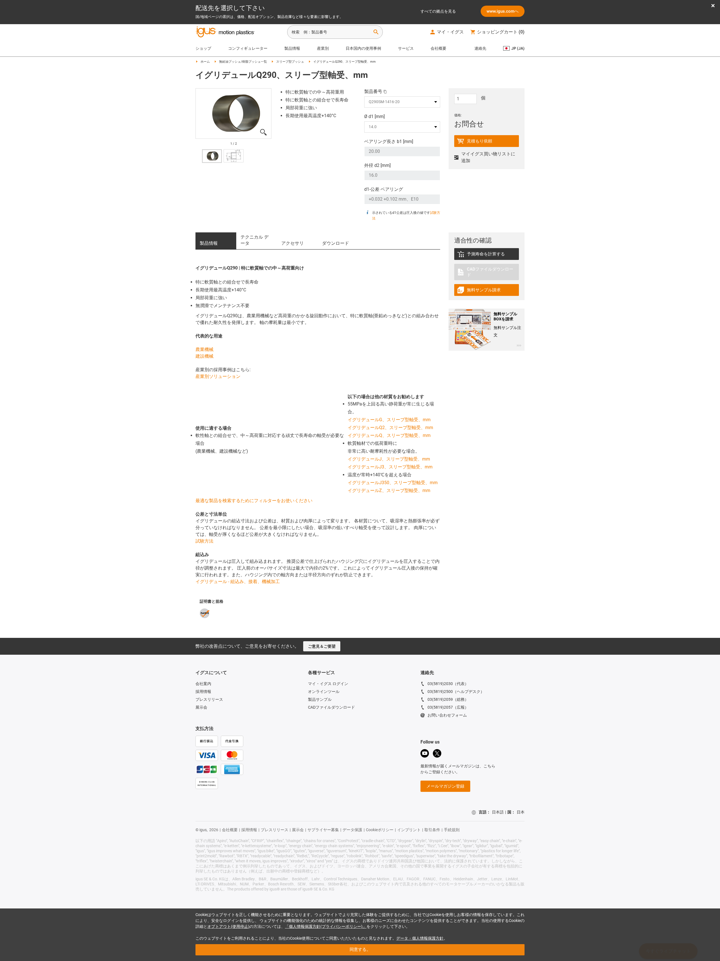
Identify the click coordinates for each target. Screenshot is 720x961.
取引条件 (432, 830)
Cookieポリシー (379, 830)
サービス (406, 48)
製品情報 (292, 48)
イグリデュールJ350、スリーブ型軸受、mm (393, 482)
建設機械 (204, 356)
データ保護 (352, 830)
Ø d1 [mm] (374, 116)
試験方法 (204, 541)
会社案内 (203, 683)
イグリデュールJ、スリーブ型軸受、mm (389, 459)
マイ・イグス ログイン (328, 683)
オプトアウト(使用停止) (228, 926)
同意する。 (360, 949)
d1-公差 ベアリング (383, 189)
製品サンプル (320, 699)
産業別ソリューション (217, 376)
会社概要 (438, 48)
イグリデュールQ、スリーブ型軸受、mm (389, 435)
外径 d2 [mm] (377, 165)
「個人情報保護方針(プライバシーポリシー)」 (325, 926)
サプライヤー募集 (323, 830)
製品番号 (373, 91)
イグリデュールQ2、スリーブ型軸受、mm (390, 427)
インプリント (409, 830)
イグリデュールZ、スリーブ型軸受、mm (389, 490)
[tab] (215, 240)
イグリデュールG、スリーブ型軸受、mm (389, 419)
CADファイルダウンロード (331, 707)
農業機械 (204, 349)
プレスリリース (209, 699)
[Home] (225, 32)
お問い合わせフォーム (447, 715)
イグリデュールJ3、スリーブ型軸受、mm (390, 467)
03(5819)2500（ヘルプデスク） (456, 691)
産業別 (323, 48)
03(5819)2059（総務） (448, 699)
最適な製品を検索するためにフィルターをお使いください (253, 500)
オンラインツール (323, 691)
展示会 (201, 707)
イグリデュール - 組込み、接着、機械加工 (237, 581)
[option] (233, 113)
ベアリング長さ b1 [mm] (388, 141)
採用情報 (203, 691)
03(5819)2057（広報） (448, 707)
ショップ (203, 48)
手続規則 (452, 830)
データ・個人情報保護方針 (420, 938)
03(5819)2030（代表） (448, 683)
